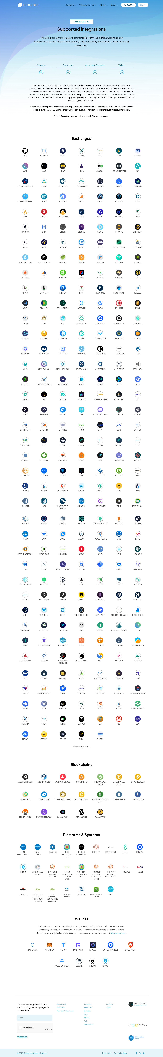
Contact (87, 1011)
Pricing (86, 1017)
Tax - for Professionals (65, 1011)
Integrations (88, 1024)
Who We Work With (87, 5)
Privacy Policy (106, 1053)
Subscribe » (23, 1036)
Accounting (61, 1004)
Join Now (109, 1004)
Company (87, 1004)
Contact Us (128, 5)
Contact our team (118, 933)
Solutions (60, 1007)
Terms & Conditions (120, 1053)
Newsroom (88, 1007)
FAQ (85, 1021)
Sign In (143, 5)
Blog (85, 1014)
